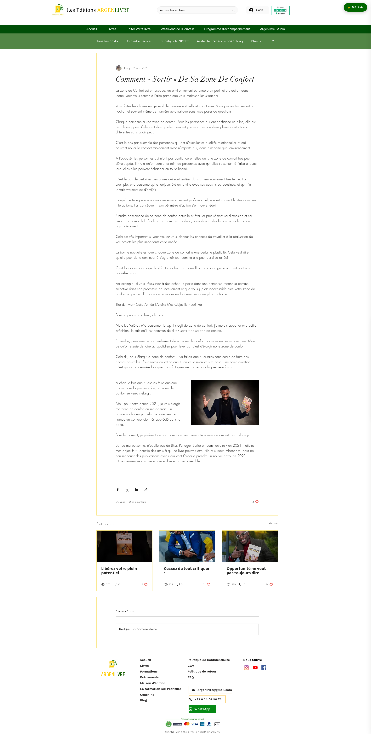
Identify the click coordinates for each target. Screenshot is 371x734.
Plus (254, 41)
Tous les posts (107, 41)
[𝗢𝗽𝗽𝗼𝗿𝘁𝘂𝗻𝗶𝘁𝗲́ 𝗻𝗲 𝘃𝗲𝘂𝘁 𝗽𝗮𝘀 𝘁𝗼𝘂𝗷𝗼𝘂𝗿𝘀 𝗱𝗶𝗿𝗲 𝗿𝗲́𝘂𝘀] (250, 546)
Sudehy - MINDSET (175, 41)
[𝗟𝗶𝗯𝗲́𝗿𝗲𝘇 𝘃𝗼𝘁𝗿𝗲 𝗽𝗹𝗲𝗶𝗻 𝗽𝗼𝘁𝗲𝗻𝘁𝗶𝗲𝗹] (124, 546)
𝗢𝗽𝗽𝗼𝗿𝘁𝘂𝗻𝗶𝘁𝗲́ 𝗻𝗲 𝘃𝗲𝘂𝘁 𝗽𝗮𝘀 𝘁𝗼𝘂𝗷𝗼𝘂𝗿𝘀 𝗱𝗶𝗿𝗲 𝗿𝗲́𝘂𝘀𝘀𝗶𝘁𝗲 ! (246, 571)
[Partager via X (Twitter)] (127, 490)
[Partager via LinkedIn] (136, 490)
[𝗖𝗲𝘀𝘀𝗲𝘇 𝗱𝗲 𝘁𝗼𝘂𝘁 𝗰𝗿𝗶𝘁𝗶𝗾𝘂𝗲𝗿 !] (187, 546)
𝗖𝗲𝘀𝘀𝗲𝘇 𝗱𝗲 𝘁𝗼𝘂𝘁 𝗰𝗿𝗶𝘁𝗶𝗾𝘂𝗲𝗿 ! (187, 571)
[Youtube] (255, 667)
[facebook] (263, 667)
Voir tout (273, 523)
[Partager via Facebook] (117, 490)
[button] (273, 41)
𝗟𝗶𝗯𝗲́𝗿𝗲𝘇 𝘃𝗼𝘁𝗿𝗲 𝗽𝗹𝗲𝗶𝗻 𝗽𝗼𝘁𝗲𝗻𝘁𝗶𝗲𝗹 (119, 571)
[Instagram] (246, 667)
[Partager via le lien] (146, 490)
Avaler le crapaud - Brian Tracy (220, 41)
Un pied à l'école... (139, 41)
